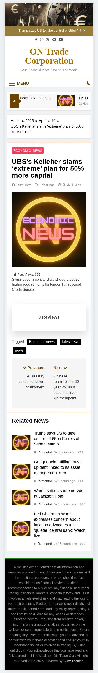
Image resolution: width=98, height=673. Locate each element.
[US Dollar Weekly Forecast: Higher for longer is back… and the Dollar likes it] (63, 100)
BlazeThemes (73, 661)
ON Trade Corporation (49, 56)
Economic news (42, 342)
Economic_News (27, 150)
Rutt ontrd (24, 185)
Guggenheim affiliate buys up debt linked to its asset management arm (57, 467)
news (19, 350)
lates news (70, 342)
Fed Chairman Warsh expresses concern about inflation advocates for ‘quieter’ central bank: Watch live (59, 525)
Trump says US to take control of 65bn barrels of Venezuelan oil (47, 30)
